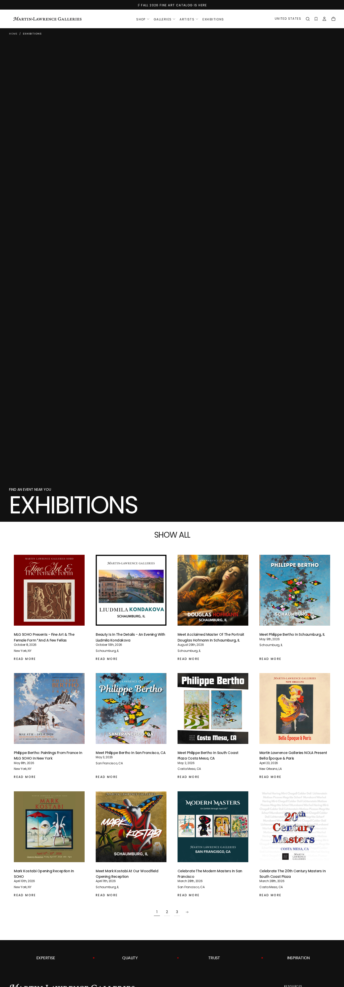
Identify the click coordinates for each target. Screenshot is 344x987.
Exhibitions (213, 19)
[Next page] (187, 912)
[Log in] (324, 19)
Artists (187, 19)
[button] (288, 19)
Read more (25, 659)
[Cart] (333, 19)
